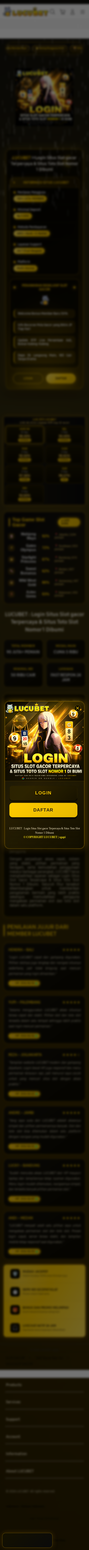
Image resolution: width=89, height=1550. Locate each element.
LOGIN (43, 792)
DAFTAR (43, 809)
